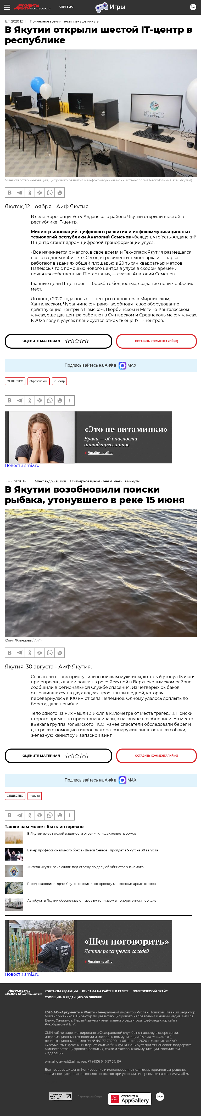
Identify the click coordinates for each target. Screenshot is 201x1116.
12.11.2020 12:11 (15, 21)
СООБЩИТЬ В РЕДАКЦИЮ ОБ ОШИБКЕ (73, 997)
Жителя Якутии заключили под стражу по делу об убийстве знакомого (85, 867)
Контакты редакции (61, 991)
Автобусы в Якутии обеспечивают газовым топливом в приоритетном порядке (91, 900)
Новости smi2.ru (22, 465)
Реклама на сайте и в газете (105, 991)
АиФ (38, 640)
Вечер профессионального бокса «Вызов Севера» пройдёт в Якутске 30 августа (92, 850)
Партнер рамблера (89, 1096)
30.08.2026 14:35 (17, 481)
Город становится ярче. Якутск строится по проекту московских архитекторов (91, 884)
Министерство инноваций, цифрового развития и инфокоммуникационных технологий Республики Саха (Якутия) (98, 180)
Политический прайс (150, 991)
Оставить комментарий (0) (156, 341)
